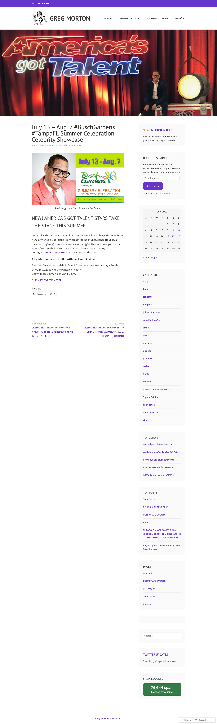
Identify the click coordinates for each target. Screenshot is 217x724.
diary (146, 281)
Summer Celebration (53, 252)
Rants (146, 373)
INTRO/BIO (180, 18)
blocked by (166, 690)
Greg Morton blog (159, 130)
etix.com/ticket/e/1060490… (159, 467)
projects (147, 358)
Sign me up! (152, 186)
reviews (147, 381)
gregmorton (52, 145)
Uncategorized (75, 145)
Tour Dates (150, 18)
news (146, 335)
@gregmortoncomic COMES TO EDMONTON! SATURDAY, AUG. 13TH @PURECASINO (104, 330)
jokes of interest (152, 312)
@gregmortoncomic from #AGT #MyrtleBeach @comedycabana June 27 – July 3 (52, 330)
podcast (147, 350)
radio (146, 366)
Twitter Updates (155, 654)
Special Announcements (156, 389)
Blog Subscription (156, 158)
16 (173, 236)
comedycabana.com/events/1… (160, 459)
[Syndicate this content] (144, 130)
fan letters (149, 296)
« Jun (146, 257)
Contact (109, 18)
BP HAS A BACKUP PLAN (156, 507)
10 (179, 230)
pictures (147, 343)
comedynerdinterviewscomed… (160, 444)
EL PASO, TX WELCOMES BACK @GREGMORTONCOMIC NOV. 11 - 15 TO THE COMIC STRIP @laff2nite (162, 534)
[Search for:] (162, 635)
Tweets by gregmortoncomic (159, 661)
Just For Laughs (151, 320)
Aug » (154, 257)
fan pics (147, 304)
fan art (146, 289)
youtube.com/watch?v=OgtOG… (160, 452)
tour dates (149, 404)
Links (146, 327)
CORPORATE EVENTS (129, 18)
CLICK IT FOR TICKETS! (46, 280)
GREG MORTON (70, 18)
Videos (165, 18)
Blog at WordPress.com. (108, 718)
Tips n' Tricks (150, 397)
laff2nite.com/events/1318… (158, 475)
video (146, 420)
